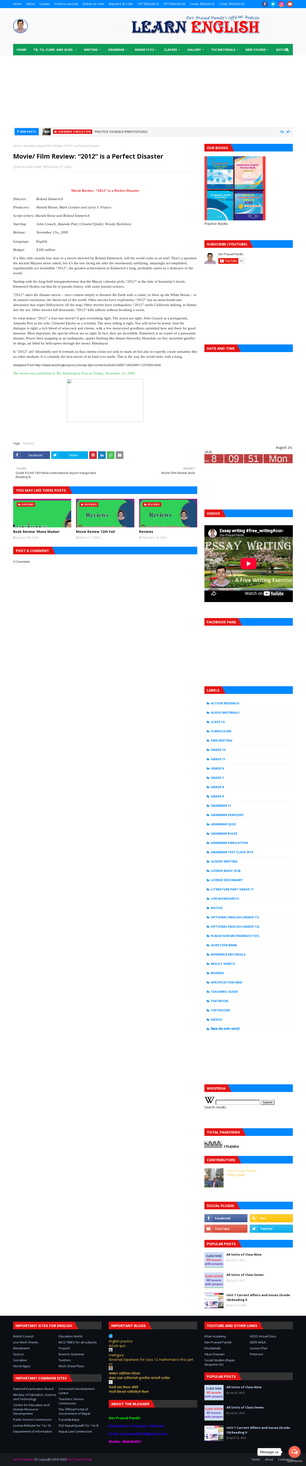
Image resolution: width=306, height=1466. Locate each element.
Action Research (225, 703)
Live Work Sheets (25, 1342)
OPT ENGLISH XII (174, 4)
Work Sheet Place (71, 1366)
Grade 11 (218, 759)
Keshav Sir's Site (93, 4)
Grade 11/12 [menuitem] (144, 49)
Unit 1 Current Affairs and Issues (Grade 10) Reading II (258, 1297)
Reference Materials (228, 954)
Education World (70, 1336)
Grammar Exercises (227, 815)
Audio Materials (225, 712)
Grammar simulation (229, 843)
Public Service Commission (32, 1419)
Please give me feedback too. (235, 936)
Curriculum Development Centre (76, 1391)
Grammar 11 (221, 805)
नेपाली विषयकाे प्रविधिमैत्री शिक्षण (129, 1391)
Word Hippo (21, 1366)
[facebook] (265, 4)
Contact (44, 4)
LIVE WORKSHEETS (225, 898)
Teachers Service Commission (71, 1401)
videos (216, 1019)
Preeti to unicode (66, 4)
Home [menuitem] (21, 49)
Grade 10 (218, 750)
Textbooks (220, 1010)
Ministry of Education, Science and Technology (34, 1397)
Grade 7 (217, 777)
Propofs (64, 1348)
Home (17, 4)
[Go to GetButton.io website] (294, 1461)
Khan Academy (215, 1336)
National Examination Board (33, 1389)
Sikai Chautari (214, 1354)
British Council (23, 1336)
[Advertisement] (153, 91)
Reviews (29, 146)
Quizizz (18, 1354)
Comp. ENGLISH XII (231, 4)
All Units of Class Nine (244, 1254)
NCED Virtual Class (263, 1336)
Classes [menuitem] (170, 49)
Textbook (219, 1001)
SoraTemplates (23, 1459)
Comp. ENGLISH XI (202, 4)
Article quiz (117, 1345)
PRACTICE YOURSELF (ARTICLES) (117, 132)
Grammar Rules (224, 833)
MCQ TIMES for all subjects (78, 1342)
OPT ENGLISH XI (148, 4)
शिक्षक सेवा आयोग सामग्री (225, 1029)
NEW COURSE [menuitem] (256, 49)
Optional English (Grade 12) (235, 926)
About (30, 4)
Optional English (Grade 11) (235, 917)
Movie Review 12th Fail (95, 531)
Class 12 (217, 722)
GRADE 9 (217, 796)
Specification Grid (226, 982)
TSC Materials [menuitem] (223, 49)
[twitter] (273, 4)
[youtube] (290, 4)
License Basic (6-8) (225, 870)
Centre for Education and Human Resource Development (31, 1409)
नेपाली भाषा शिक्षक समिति (123, 1387)
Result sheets (223, 964)
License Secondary (227, 880)
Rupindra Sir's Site (121, 4)
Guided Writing (224, 861)
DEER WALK (258, 1342)
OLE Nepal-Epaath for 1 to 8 (78, 1425)
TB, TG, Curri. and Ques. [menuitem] (53, 49)
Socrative (20, 1360)
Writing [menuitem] (91, 49)
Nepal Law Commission (75, 1431)
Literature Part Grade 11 (232, 889)
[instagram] (281, 4)
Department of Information (32, 1431)
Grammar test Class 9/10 (232, 852)
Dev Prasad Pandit (28, 167)
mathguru (116, 1355)
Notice (217, 908)
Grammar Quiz (223, 824)
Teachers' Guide (224, 991)
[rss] (271, 1218)
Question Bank (224, 945)
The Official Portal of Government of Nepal (74, 1411)
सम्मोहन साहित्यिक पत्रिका (124, 1373)
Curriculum (221, 731)
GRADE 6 (217, 768)
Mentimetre (21, 1348)
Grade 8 (217, 787)
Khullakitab (212, 1348)
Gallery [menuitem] (194, 49)
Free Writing (221, 740)
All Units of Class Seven (245, 1275)
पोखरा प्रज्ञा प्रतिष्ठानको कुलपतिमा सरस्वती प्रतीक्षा (139, 1378)
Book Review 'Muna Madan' (36, 531)
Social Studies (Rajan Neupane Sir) (219, 1362)
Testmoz (65, 1360)
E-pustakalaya (69, 1419)
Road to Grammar (71, 1354)
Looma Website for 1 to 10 (32, 1425)
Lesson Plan (259, 1348)
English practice (121, 1341)
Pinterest (256, 1354)
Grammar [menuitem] (116, 49)
